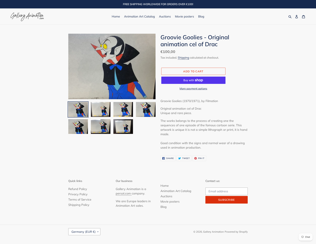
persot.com (124, 193)
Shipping (183, 57)
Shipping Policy (78, 205)
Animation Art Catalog (175, 191)
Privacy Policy (78, 194)
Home (164, 186)
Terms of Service (79, 199)
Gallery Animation (213, 231)
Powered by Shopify (236, 231)
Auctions (166, 196)
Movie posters (170, 201)
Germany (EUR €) (83, 232)
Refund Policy (77, 189)
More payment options (193, 88)
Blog (163, 207)
